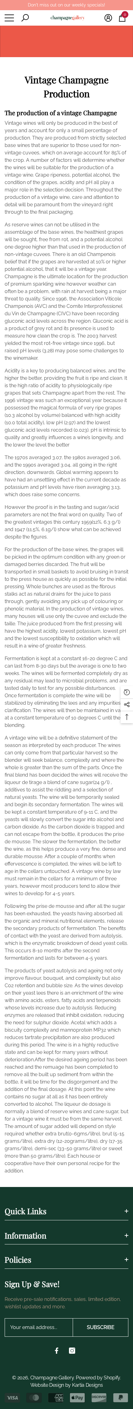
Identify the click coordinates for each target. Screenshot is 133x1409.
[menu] (9, 18)
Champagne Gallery (52, 1378)
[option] (66, 5)
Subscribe (100, 1327)
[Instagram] (72, 1350)
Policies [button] (18, 1259)
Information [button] (25, 1235)
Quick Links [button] (25, 1211)
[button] (25, 18)
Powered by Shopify (98, 1378)
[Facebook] (56, 1350)
